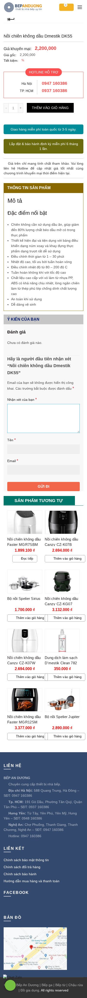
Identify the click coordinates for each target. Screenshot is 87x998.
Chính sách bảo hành (20, 874)
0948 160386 (32, 818)
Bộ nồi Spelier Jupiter (62, 717)
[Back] (11, 19)
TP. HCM (26, 91)
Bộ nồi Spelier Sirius (23, 598)
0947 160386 (54, 83)
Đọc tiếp (27, 558)
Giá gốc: (10, 55)
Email (12, 461)
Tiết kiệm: (11, 60)
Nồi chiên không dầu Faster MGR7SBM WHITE (24, 544)
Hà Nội (27, 83)
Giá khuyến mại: (17, 49)
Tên (11, 440)
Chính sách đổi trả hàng (22, 867)
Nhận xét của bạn (22, 399)
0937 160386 (54, 90)
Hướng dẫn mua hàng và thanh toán (31, 881)
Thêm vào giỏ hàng (50, 108)
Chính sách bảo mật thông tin (26, 860)
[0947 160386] (10, 985)
